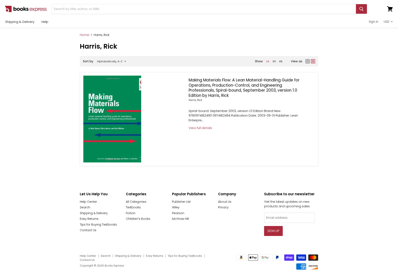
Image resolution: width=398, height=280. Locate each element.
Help (44, 22)
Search (85, 207)
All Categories (136, 202)
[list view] (313, 61)
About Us (224, 202)
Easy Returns (89, 219)
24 (267, 61)
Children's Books (138, 219)
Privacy (223, 207)
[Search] (361, 9)
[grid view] (308, 61)
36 (274, 61)
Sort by (88, 61)
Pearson (178, 213)
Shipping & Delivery (19, 22)
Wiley (176, 207)
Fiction (130, 213)
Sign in (373, 22)
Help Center (88, 202)
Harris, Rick (195, 100)
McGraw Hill (180, 219)
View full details (200, 128)
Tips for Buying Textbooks (98, 224)
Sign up (273, 230)
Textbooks (133, 207)
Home (84, 35)
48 (281, 61)
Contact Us (88, 230)
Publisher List (181, 202)
